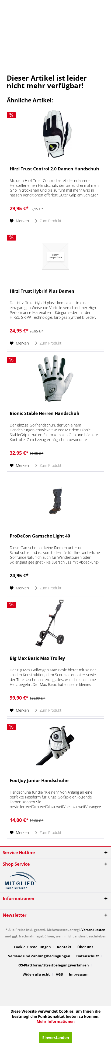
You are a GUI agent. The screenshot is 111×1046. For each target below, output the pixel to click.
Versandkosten (93, 929)
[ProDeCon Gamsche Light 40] (55, 501)
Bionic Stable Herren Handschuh (44, 413)
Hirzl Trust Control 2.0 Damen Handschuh (54, 169)
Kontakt (64, 946)
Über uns (85, 946)
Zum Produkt (50, 220)
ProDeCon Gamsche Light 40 (40, 536)
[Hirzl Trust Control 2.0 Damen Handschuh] (55, 134)
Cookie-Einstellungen (32, 946)
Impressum (79, 974)
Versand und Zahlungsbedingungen (39, 956)
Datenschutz (87, 956)
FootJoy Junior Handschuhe (39, 780)
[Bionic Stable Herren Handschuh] (55, 378)
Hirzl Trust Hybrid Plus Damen (42, 291)
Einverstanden (55, 1037)
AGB (59, 974)
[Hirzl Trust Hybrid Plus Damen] (55, 256)
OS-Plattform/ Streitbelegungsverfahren (53, 965)
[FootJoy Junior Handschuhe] (55, 745)
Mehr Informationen (56, 1021)
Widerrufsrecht (36, 974)
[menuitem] (34, 946)
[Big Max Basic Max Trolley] (55, 623)
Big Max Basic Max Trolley (37, 658)
